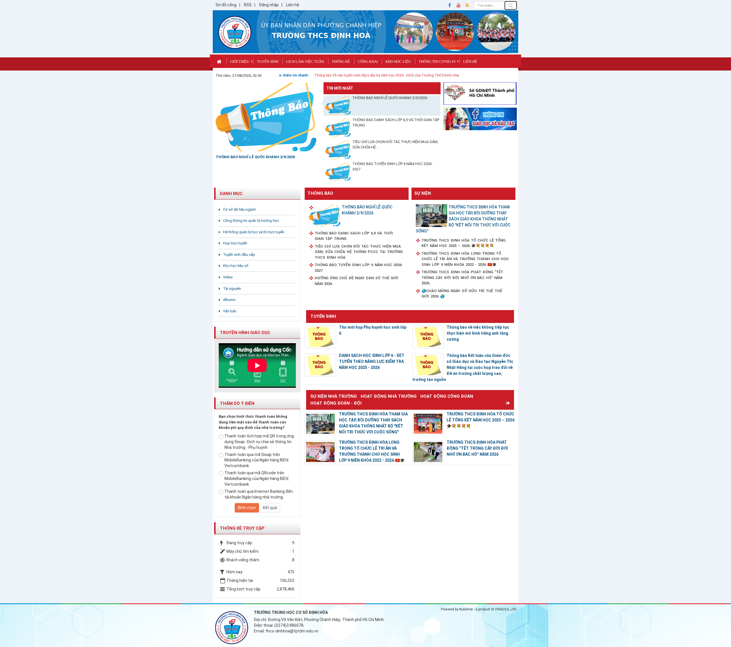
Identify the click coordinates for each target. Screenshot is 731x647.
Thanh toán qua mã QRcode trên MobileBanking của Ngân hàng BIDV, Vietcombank (256, 479)
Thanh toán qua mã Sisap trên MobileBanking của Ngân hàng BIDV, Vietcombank (256, 460)
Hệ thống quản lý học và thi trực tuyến (253, 232)
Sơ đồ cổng (226, 5)
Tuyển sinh (267, 61)
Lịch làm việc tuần (305, 61)
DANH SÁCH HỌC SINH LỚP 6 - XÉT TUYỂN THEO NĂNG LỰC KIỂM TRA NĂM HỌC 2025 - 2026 (371, 361)
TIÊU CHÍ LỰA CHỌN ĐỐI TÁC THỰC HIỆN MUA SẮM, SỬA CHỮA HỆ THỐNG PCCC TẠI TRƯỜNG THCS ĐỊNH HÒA (359, 252)
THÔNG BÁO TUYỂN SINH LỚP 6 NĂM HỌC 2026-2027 (392, 166)
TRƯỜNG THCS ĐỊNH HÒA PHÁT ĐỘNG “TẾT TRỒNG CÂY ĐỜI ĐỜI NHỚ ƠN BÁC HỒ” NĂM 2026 (462, 277)
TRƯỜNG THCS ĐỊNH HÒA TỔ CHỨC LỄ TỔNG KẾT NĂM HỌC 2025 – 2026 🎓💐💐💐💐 (463, 243)
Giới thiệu (239, 61)
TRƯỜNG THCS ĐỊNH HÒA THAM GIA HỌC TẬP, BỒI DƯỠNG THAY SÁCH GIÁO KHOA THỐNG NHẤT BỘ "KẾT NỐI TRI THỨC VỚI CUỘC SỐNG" (463, 219)
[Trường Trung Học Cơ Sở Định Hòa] (234, 32)
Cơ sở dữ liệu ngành (239, 209)
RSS (248, 5)
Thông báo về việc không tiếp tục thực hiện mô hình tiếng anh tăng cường (478, 333)
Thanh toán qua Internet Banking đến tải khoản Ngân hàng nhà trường (258, 494)
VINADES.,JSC (506, 609)
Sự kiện (422, 193)
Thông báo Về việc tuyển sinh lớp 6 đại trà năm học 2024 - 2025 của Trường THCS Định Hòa (386, 75)
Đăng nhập (269, 5)
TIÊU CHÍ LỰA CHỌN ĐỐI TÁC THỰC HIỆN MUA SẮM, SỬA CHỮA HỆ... (395, 144)
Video (228, 277)
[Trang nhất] (220, 61)
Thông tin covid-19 (437, 61)
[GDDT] (480, 118)
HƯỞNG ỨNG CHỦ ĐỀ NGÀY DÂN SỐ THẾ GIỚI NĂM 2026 (356, 281)
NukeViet (466, 609)
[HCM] (480, 93)
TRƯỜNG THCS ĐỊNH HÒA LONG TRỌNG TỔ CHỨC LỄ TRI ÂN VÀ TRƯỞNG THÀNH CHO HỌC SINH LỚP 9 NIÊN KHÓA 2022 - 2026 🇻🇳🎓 (465, 259)
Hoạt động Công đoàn (446, 396)
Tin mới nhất (339, 88)
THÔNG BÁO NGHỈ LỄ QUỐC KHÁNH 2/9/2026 (389, 98)
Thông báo (320, 193)
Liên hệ (292, 5)
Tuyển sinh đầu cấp (239, 254)
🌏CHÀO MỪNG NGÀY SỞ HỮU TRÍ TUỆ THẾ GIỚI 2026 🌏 (461, 294)
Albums (229, 300)
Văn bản (229, 311)
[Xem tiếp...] (508, 403)
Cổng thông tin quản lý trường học (251, 220)
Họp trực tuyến (235, 243)
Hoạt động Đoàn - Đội (336, 403)
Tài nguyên (232, 288)
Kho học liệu (398, 61)
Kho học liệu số (235, 266)
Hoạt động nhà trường (389, 396)
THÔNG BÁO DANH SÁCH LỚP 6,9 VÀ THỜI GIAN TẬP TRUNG (395, 122)
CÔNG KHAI (368, 61)
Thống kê (341, 61)
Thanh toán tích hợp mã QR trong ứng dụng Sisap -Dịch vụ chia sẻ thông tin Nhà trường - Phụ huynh (259, 442)
